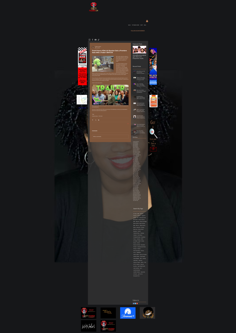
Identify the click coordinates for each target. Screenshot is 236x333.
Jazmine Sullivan (136, 270)
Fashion (138, 248)
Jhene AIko (143, 272)
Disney (142, 240)
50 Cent (135, 213)
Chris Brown (139, 235)
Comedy (138, 238)
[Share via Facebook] (92, 120)
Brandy (142, 227)
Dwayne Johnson (136, 244)
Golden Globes (136, 256)
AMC (138, 213)
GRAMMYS (139, 252)
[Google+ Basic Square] (137, 303)
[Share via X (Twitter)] (95, 120)
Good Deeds (142, 256)
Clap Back (143, 237)
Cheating (142, 233)
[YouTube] (95, 40)
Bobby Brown (142, 225)
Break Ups (135, 229)
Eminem (135, 246)
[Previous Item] (134, 50)
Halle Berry (135, 260)
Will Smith (100, 116)
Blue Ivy (137, 225)
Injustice (138, 264)
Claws (134, 238)
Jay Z (141, 268)
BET (138, 217)
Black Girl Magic (143, 221)
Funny (134, 252)
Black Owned (136, 223)
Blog (134, 225)
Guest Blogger (136, 258)
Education (143, 244)
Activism (141, 213)
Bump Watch (141, 229)
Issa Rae (135, 266)
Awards (134, 217)
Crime (142, 238)
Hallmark (140, 260)
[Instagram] (89, 40)
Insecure (142, 264)
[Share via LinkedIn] (98, 120)
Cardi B (139, 231)
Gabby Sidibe (136, 254)
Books (134, 227)
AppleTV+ (143, 215)
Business (135, 231)
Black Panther (142, 223)
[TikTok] (98, 40)
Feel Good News (136, 250)
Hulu (145, 262)
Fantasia (135, 248)
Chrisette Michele (136, 237)
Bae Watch (135, 219)
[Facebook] (92, 40)
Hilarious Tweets (136, 262)
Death (139, 240)
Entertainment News (141, 246)
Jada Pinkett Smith (141, 266)
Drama (138, 242)
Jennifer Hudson (136, 272)
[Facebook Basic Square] (133, 303)
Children (135, 235)
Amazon (135, 215)
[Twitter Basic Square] (135, 303)
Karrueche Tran (136, 275)
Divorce (134, 242)
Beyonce (137, 221)
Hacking (144, 258)
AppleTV (139, 215)
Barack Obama (142, 219)
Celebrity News (95, 116)
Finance (142, 250)
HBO (141, 258)
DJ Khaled (135, 240)
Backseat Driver (143, 217)
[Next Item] (144, 50)
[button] (147, 21)
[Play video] (110, 95)
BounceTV (138, 227)
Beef (134, 221)
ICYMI (134, 264)
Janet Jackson (136, 268)
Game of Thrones (143, 254)
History (142, 262)
